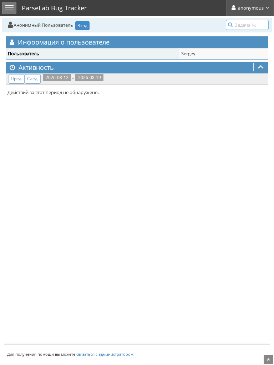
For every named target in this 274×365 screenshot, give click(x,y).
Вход (82, 25)
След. (33, 79)
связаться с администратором (104, 354)
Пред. (16, 79)
